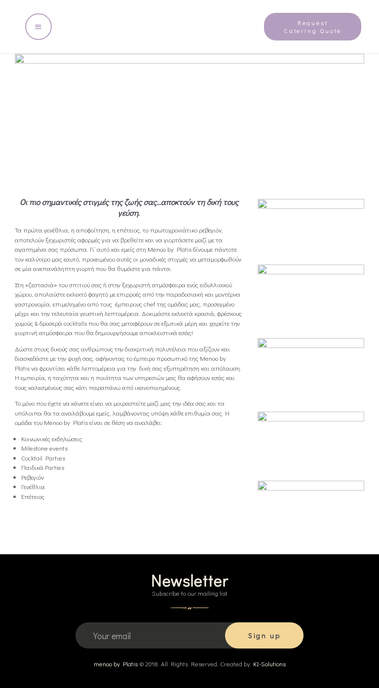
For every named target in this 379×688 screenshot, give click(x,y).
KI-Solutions (269, 663)
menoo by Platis (116, 663)
